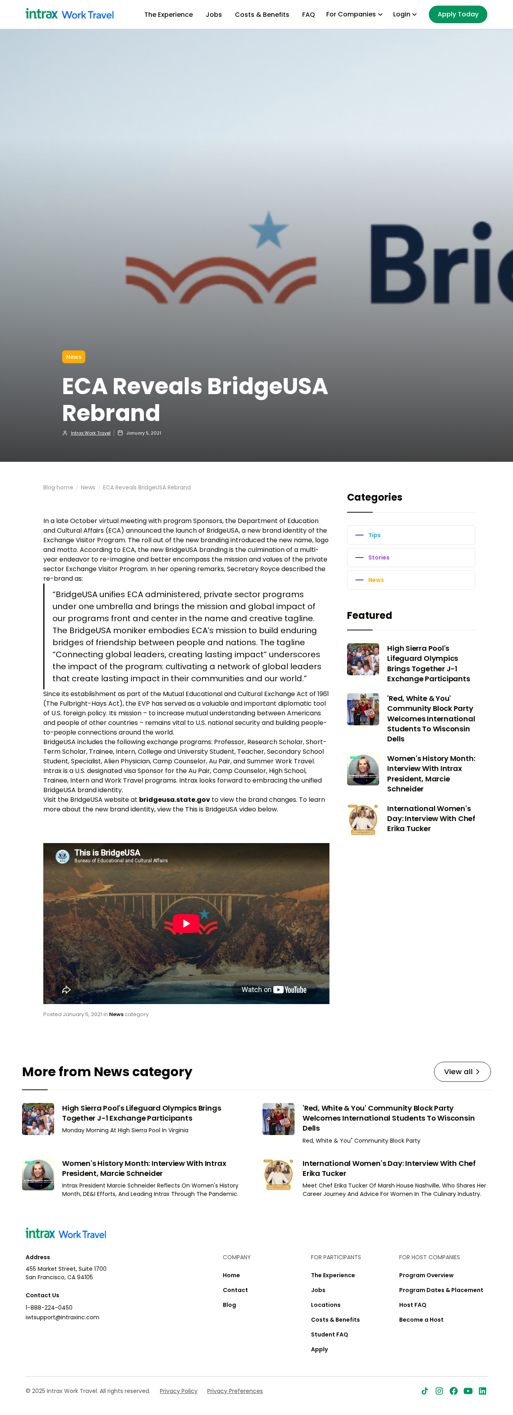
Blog (229, 1305)
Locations (326, 1305)
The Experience (168, 14)
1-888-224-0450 (49, 1308)
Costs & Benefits (262, 14)
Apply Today (458, 14)
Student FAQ (329, 1334)
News (88, 487)
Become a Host (421, 1320)
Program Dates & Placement (441, 1290)
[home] (69, 14)
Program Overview (426, 1275)
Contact (235, 1290)
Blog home (58, 487)
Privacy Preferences (235, 1391)
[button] (354, 14)
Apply (319, 1349)
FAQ (308, 14)
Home (231, 1275)
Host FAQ (412, 1305)
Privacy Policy (179, 1391)
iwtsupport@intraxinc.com (62, 1317)
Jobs (214, 14)
